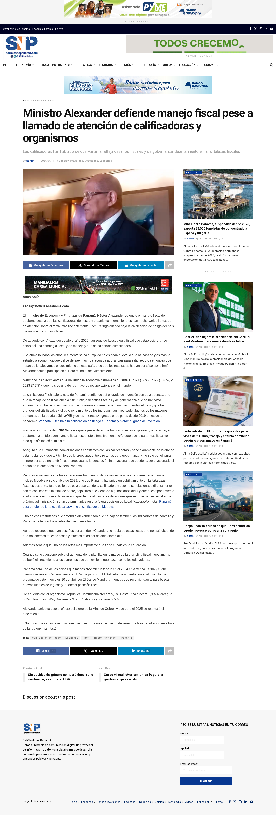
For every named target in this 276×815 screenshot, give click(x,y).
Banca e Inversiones (55, 65)
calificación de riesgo (46, 637)
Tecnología (147, 65)
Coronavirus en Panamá (16, 28)
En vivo (59, 28)
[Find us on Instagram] (261, 29)
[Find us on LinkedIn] (266, 29)
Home (26, 100)
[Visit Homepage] (21, 47)
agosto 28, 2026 (207, 238)
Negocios (105, 65)
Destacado (91, 160)
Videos (167, 65)
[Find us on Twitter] (255, 29)
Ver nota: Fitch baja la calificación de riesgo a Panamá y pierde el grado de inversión (99, 421)
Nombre (185, 733)
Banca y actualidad (43, 100)
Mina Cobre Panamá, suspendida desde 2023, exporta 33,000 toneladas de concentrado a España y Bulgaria (216, 228)
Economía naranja (42, 28)
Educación (187, 65)
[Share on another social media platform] (169, 265)
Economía (23, 65)
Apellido (185, 748)
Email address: (189, 763)
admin (30, 160)
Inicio (7, 65)
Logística (84, 65)
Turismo (208, 65)
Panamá (126, 637)
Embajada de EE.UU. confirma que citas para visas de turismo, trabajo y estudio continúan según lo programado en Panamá (216, 435)
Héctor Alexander (105, 637)
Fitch (86, 637)
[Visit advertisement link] (138, 9)
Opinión (125, 65)
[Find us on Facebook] (250, 29)
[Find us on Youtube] (271, 29)
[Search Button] (271, 65)
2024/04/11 (47, 160)
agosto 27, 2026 (207, 536)
